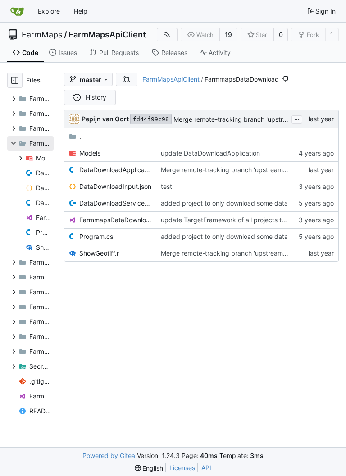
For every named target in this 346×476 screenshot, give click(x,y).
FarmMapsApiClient (107, 34)
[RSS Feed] (167, 34)
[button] (126, 79)
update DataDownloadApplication (210, 153)
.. (81, 136)
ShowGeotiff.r (99, 253)
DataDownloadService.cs (115, 203)
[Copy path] (285, 79)
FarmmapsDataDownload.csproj (115, 220)
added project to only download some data (224, 203)
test (166, 186)
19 (228, 34)
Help (80, 11)
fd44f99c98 (151, 119)
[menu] (149, 468)
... (297, 118)
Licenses (182, 467)
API (206, 467)
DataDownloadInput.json (115, 186)
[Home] (17, 11)
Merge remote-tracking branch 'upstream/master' (246, 119)
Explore (49, 11)
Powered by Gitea (108, 455)
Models (89, 153)
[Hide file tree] (15, 80)
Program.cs (96, 236)
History (96, 97)
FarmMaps (42, 34)
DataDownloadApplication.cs (115, 170)
